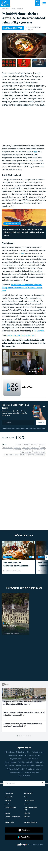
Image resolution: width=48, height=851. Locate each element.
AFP (35, 152)
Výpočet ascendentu (33, 769)
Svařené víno (9, 766)
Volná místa (9, 797)
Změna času (22, 755)
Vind (22, 253)
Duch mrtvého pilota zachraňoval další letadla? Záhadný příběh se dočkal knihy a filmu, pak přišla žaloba (23, 232)
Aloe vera (39, 766)
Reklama (8, 800)
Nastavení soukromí (30, 822)
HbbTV (7, 804)
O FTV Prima (9, 793)
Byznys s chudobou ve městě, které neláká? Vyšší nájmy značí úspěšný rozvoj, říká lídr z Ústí (22, 703)
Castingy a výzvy (29, 800)
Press (26, 797)
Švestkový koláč (24, 776)
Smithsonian (11, 335)
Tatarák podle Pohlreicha (25, 766)
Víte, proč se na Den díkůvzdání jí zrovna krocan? (16, 564)
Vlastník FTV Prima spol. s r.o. (12, 818)
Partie (31, 755)
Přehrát (7, 623)
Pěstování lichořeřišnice (16, 769)
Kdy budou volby (16, 759)
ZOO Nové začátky (31, 759)
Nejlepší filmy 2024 (23, 752)
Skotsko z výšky (9, 626)
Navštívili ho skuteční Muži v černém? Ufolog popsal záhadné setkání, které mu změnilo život (22, 288)
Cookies (7, 813)
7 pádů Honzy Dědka (25, 762)
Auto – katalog (10, 762)
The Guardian (38, 331)
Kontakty (27, 804)
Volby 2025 (39, 762)
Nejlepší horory (37, 752)
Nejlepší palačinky (32, 772)
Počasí (37, 755)
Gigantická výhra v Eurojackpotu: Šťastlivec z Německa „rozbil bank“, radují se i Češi (22, 725)
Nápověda (27, 813)
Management (28, 793)
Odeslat (41, 422)
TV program (12, 755)
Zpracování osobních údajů (30, 808)
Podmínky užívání (10, 807)
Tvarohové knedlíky (16, 772)
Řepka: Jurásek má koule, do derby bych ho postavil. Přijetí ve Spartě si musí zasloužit (23, 714)
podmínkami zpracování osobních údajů (33, 428)
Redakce (27, 816)
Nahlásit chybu (9, 822)
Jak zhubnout (10, 752)
